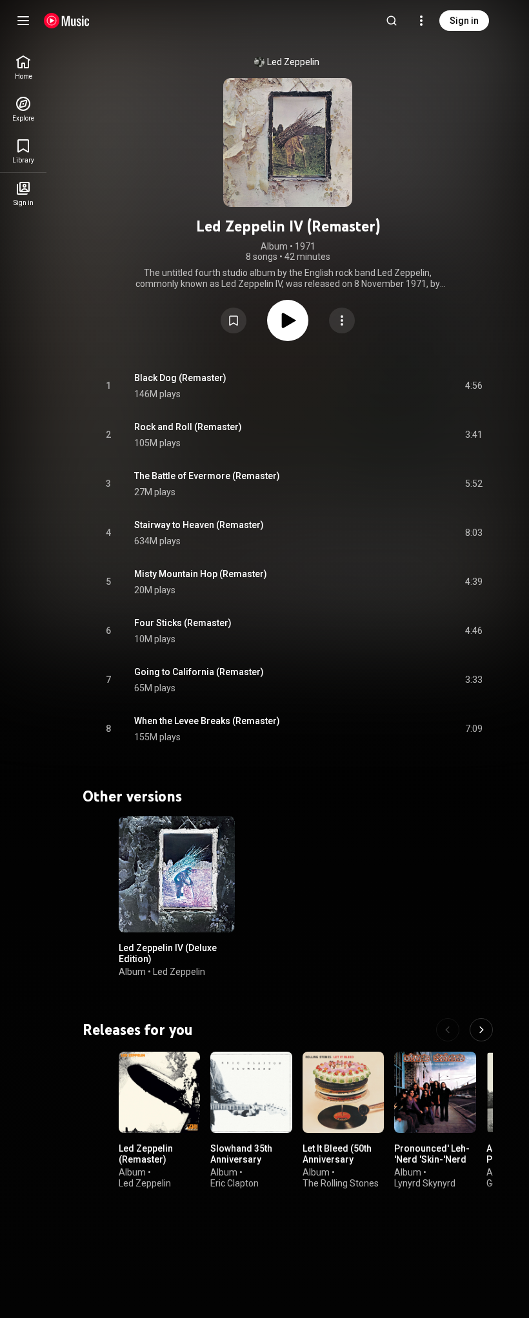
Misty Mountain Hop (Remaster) (200, 574)
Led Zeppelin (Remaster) (146, 1154)
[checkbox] (473, 386)
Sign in (464, 20)
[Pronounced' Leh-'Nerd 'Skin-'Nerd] (434, 1092)
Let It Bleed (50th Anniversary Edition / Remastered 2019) (342, 1164)
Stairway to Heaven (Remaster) (199, 525)
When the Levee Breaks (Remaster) (207, 721)
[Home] (67, 20)
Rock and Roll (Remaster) (188, 427)
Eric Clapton (234, 1183)
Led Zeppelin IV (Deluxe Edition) (168, 953)
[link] (23, 67)
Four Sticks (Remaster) (183, 623)
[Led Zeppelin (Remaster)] (159, 1092)
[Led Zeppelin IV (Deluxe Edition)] (177, 874)
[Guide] (23, 20)
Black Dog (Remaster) (180, 378)
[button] (233, 320)
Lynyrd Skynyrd (424, 1183)
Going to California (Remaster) (199, 672)
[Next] (481, 1030)
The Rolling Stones (341, 1183)
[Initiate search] (391, 20)
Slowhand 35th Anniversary (241, 1154)
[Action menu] (342, 320)
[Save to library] (233, 320)
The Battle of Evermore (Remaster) (207, 476)
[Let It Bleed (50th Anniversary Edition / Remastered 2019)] (343, 1092)
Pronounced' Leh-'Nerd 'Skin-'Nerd (432, 1154)
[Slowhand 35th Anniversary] (251, 1092)
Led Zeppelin (293, 62)
